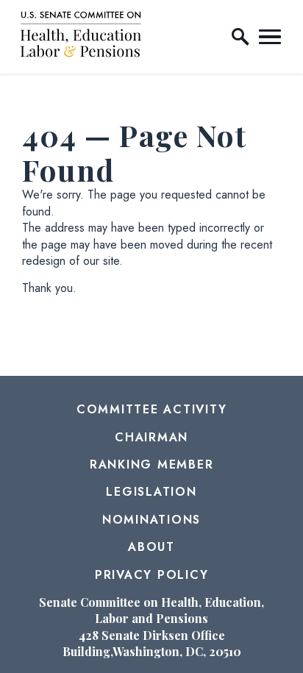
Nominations (151, 519)
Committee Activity (151, 409)
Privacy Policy (152, 574)
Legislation (151, 491)
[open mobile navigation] (270, 37)
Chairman (151, 437)
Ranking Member (152, 464)
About (151, 546)
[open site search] (240, 37)
